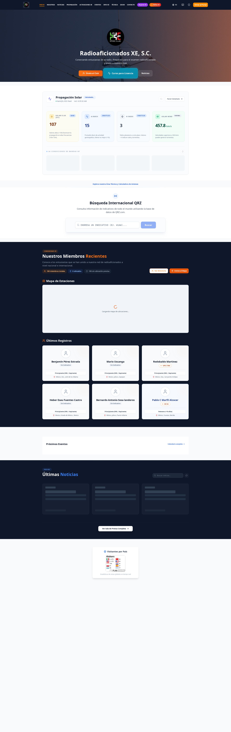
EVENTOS (98, 5)
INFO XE (106, 5)
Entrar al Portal (200, 5)
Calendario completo (175, 458)
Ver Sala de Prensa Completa (114, 542)
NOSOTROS (51, 5)
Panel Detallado (173, 99)
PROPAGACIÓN (72, 5)
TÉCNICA (115, 5)
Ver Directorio (160, 285)
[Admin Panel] (189, 5)
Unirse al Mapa (180, 285)
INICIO (41, 5)
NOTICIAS (60, 5)
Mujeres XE (143, 5)
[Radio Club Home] (26, 5)
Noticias (145, 73)
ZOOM (122, 5)
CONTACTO (131, 5)
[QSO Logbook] (183, 5)
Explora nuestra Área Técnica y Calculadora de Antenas (115, 198)
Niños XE (156, 5)
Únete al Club (92, 73)
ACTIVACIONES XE (86, 5)
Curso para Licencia (122, 73)
